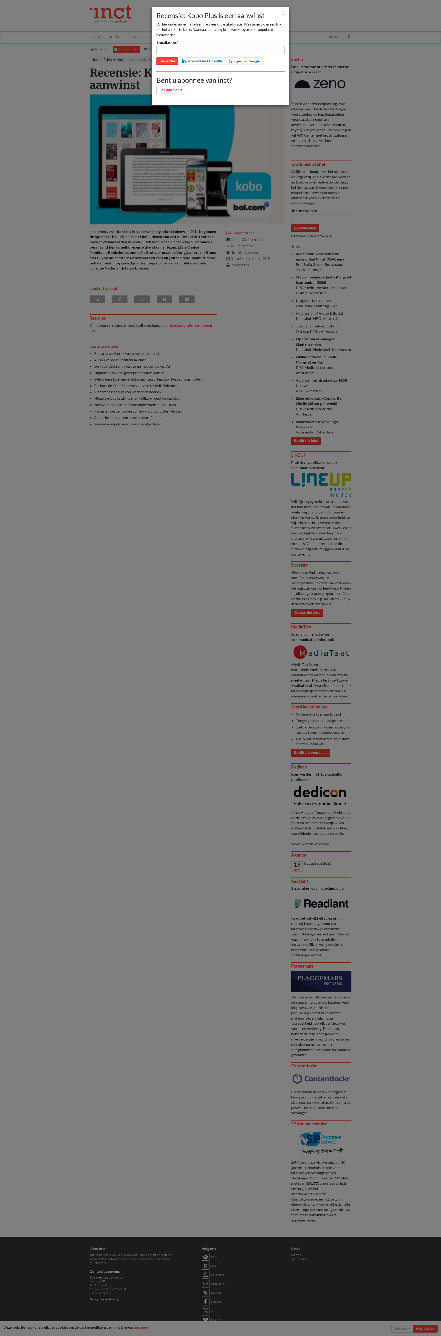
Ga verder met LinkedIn (204, 61)
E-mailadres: (167, 42)
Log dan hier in (170, 90)
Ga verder (167, 61)
